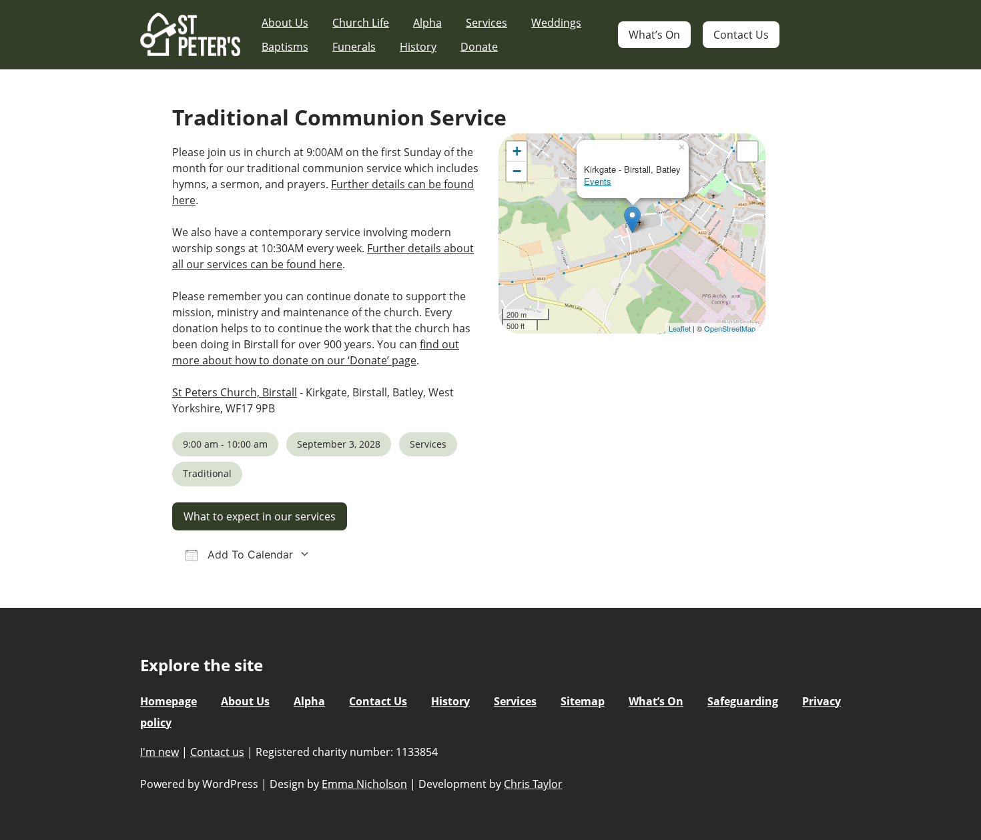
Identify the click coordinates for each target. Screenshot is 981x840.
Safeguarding (742, 701)
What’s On (654, 34)
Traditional (207, 473)
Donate (479, 46)
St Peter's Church (190, 35)
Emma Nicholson (364, 784)
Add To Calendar (248, 554)
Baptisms (285, 46)
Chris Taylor (533, 784)
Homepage (168, 701)
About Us (285, 22)
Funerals (354, 46)
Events (597, 181)
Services (486, 22)
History (418, 46)
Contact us (217, 752)
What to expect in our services (260, 516)
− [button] (517, 171)
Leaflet (680, 328)
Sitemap (583, 701)
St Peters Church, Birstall (234, 392)
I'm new (159, 752)
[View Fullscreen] (747, 151)
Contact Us (741, 34)
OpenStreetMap (729, 328)
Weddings (556, 22)
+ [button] (517, 151)
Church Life (360, 22)
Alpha (427, 22)
